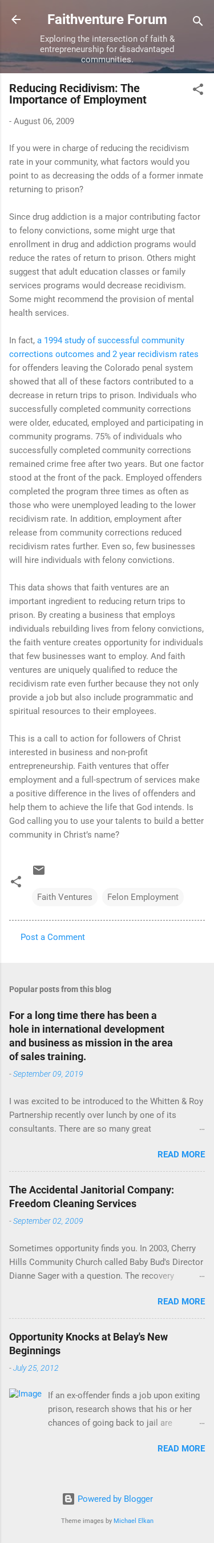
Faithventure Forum (107, 19)
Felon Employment (143, 897)
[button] (198, 91)
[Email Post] (39, 874)
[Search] (198, 23)
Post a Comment (53, 937)
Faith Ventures (64, 897)
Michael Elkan (134, 1521)
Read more (181, 1154)
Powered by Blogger (114, 1499)
